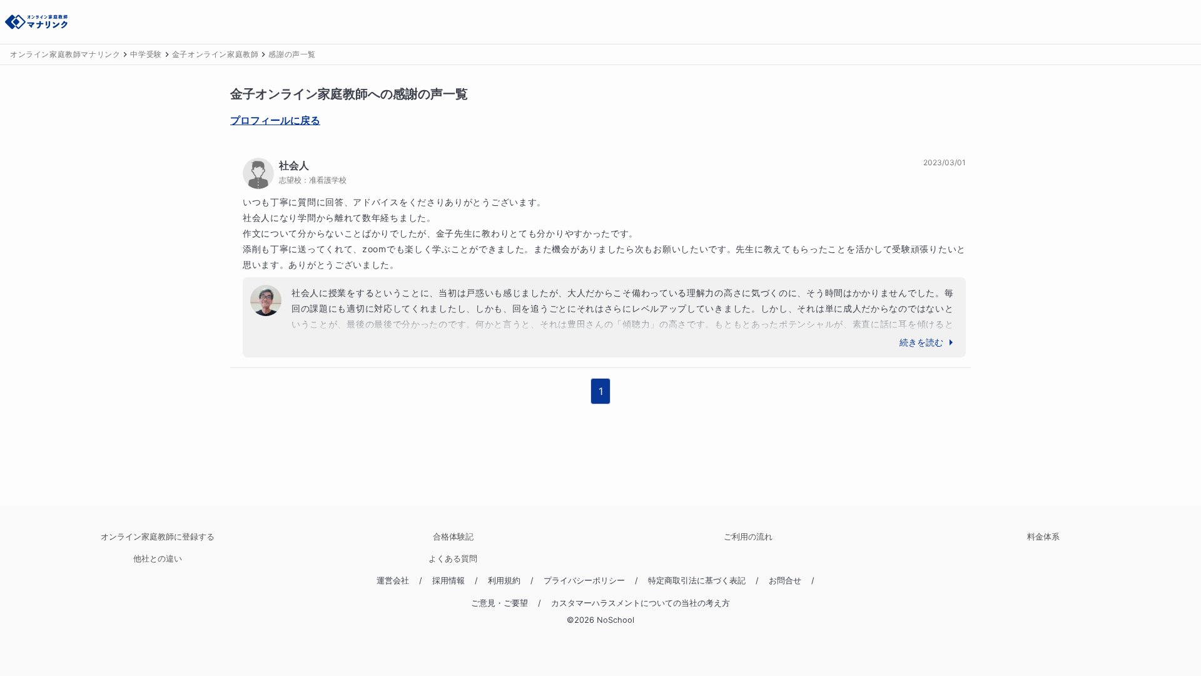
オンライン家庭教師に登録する (158, 536)
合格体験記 (453, 536)
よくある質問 (452, 558)
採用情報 (448, 580)
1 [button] (601, 391)
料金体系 (1043, 536)
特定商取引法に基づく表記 (697, 580)
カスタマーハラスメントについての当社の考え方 (640, 603)
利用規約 (504, 580)
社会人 (294, 165)
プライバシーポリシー (584, 580)
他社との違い (157, 558)
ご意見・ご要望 (499, 603)
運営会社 (393, 580)
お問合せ (785, 580)
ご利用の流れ (748, 536)
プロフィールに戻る (275, 120)
